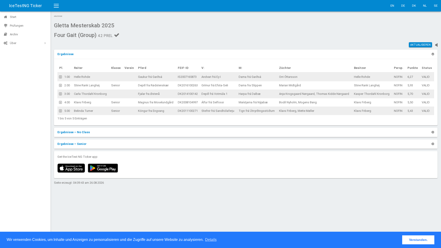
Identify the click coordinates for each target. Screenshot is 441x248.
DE (403, 5)
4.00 (67, 102)
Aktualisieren (420, 44)
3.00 (67, 94)
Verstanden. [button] (418, 240)
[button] (65, 54)
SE (436, 5)
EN (392, 5)
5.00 (67, 111)
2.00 (67, 85)
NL (425, 5)
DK (414, 5)
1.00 (67, 77)
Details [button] (211, 240)
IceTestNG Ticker (25, 5)
